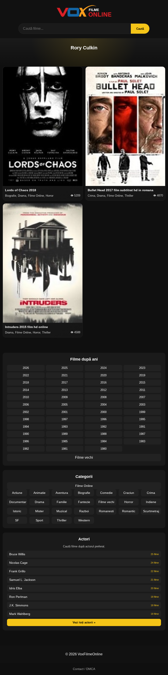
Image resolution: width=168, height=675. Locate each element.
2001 (64, 412)
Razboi (84, 511)
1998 (26, 419)
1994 (26, 426)
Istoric (17, 511)
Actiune (17, 493)
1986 (26, 441)
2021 (64, 375)
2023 (142, 368)
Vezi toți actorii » (84, 622)
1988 (103, 434)
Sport (39, 520)
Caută (140, 28)
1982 (26, 448)
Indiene (151, 502)
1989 (64, 434)
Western (84, 520)
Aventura (62, 493)
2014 (26, 390)
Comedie (106, 493)
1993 (64, 426)
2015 (142, 382)
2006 (26, 404)
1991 (142, 426)
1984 (103, 441)
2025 (64, 368)
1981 (64, 448)
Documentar (17, 502)
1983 (142, 441)
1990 (26, 434)
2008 (103, 397)
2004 (103, 404)
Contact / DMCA (84, 669)
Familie (62, 502)
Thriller (61, 520)
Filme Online (84, 486)
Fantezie (84, 502)
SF (17, 520)
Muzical (61, 511)
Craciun (128, 493)
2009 (64, 397)
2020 (103, 375)
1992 (103, 426)
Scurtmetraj (151, 511)
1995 (142, 419)
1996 (103, 419)
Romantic (128, 511)
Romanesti (106, 511)
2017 (64, 382)
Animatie (39, 493)
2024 (103, 368)
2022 (26, 375)
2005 (64, 404)
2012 (103, 390)
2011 (142, 390)
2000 (103, 412)
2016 (103, 382)
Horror (128, 502)
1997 (64, 419)
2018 (26, 382)
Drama (39, 502)
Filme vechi (84, 457)
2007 (142, 397)
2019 (142, 375)
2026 (26, 368)
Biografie (84, 493)
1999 (142, 412)
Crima (151, 493)
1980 (103, 448)
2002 (26, 412)
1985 (64, 441)
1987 (142, 434)
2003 (142, 404)
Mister (39, 511)
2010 (26, 397)
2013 (64, 390)
